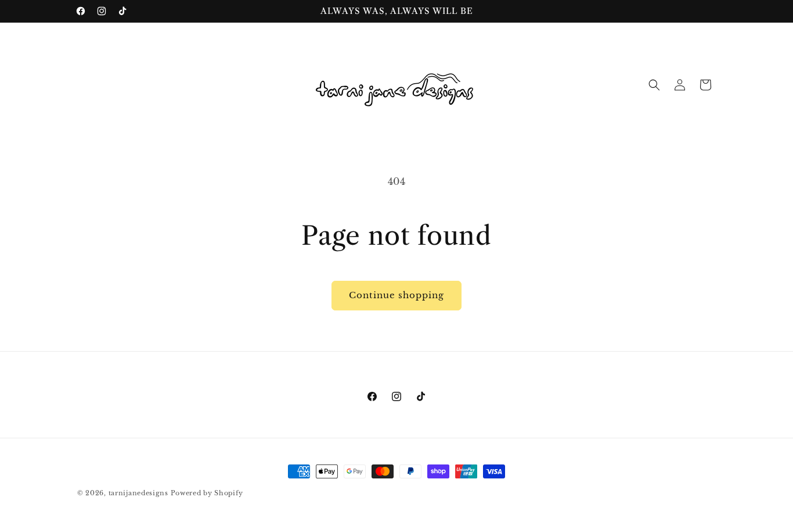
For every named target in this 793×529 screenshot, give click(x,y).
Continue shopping (396, 295)
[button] (654, 85)
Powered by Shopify (207, 493)
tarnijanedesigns (140, 493)
